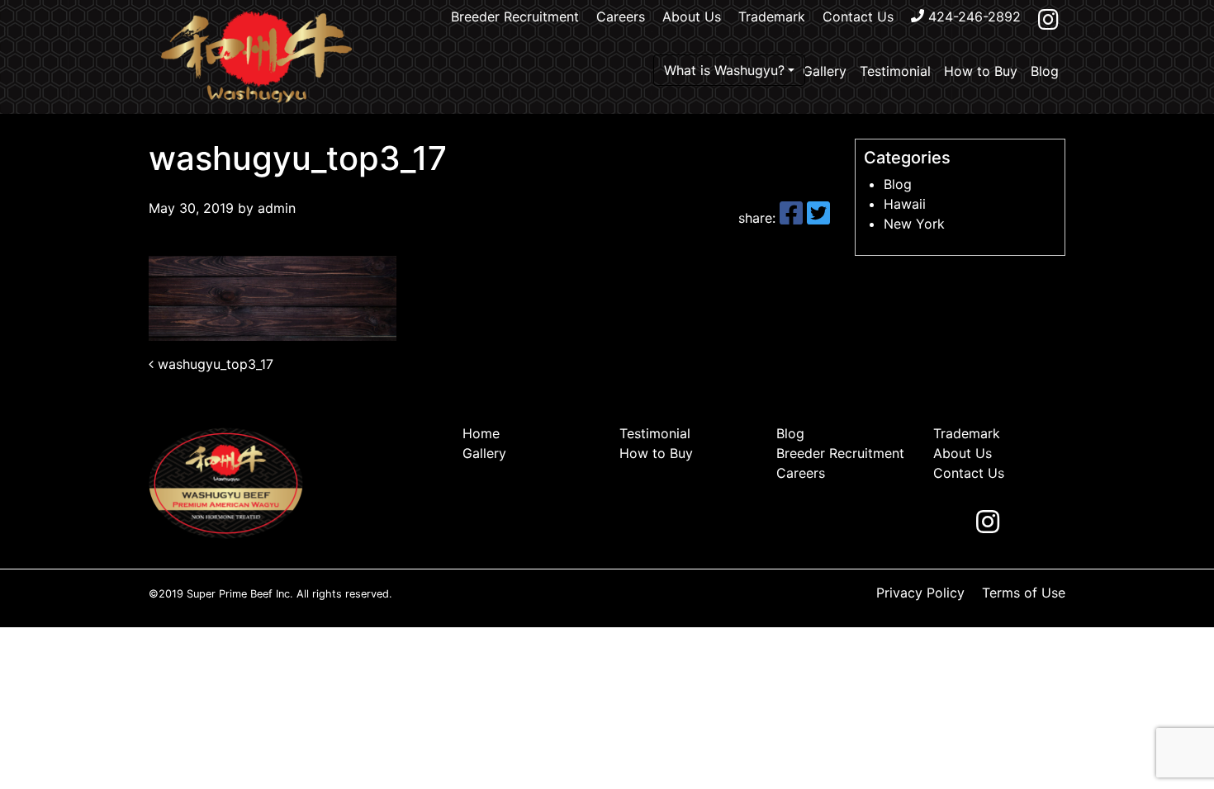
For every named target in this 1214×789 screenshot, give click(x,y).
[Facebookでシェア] (793, 218)
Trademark (771, 16)
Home (481, 433)
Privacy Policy (920, 592)
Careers (620, 16)
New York (914, 223)
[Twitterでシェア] (818, 218)
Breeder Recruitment (515, 16)
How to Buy (980, 71)
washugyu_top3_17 (213, 364)
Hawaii (905, 204)
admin (275, 208)
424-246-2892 (972, 16)
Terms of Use (1023, 592)
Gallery (824, 71)
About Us (691, 16)
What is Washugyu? (724, 70)
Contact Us (858, 16)
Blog (1045, 71)
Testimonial (895, 71)
